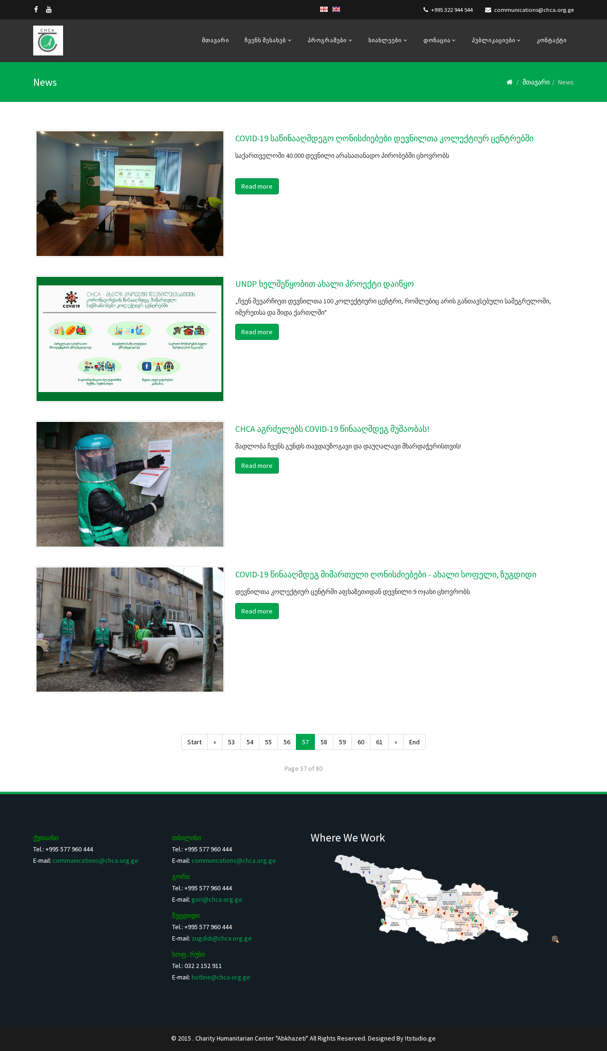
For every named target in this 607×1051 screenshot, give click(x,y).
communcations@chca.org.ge (234, 860)
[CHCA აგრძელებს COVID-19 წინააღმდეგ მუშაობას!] (130, 484)
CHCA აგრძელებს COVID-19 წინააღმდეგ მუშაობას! (332, 428)
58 (324, 742)
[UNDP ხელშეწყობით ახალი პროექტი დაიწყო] (130, 339)
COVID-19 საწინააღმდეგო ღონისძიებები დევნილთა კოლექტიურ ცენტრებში (384, 138)
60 (361, 742)
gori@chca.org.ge (217, 899)
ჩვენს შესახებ (265, 40)
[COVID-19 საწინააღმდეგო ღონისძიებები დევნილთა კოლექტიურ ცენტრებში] (130, 193)
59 (342, 742)
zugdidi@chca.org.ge (222, 938)
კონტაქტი (552, 40)
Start (194, 742)
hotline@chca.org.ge (221, 977)
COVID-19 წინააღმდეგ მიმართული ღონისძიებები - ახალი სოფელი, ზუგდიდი (385, 574)
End (414, 742)
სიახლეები (385, 40)
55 (268, 742)
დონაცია (437, 40)
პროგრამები (327, 40)
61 (379, 742)
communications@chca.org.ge (534, 9)
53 (231, 742)
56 (287, 742)
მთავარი (215, 40)
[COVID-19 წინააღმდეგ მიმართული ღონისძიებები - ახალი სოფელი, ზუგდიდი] (130, 630)
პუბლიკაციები (494, 40)
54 (250, 742)
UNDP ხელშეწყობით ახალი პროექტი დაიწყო (324, 283)
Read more (257, 186)
